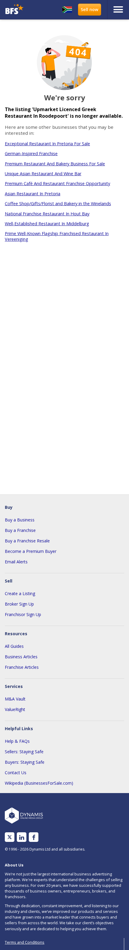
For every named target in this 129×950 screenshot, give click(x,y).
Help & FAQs (17, 741)
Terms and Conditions (24, 942)
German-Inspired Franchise (31, 153)
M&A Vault (15, 699)
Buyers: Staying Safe (24, 762)
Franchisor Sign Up (23, 614)
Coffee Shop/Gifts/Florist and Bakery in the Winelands (58, 203)
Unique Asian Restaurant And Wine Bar (43, 173)
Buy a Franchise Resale (27, 541)
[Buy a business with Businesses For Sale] (17, 10)
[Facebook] (33, 837)
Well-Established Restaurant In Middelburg (47, 223)
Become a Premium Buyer (30, 551)
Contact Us (15, 772)
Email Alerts (16, 562)
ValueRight (15, 709)
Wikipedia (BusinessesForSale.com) (39, 783)
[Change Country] (67, 9)
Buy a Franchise (20, 530)
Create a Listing (20, 593)
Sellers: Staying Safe (24, 751)
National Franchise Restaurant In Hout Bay (47, 214)
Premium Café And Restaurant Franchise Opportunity (57, 183)
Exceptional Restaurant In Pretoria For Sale (47, 143)
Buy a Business (19, 520)
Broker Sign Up (19, 604)
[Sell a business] (89, 10)
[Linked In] (21, 837)
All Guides (14, 646)
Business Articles (21, 656)
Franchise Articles (22, 667)
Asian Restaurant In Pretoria (32, 193)
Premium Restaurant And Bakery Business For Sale (55, 164)
